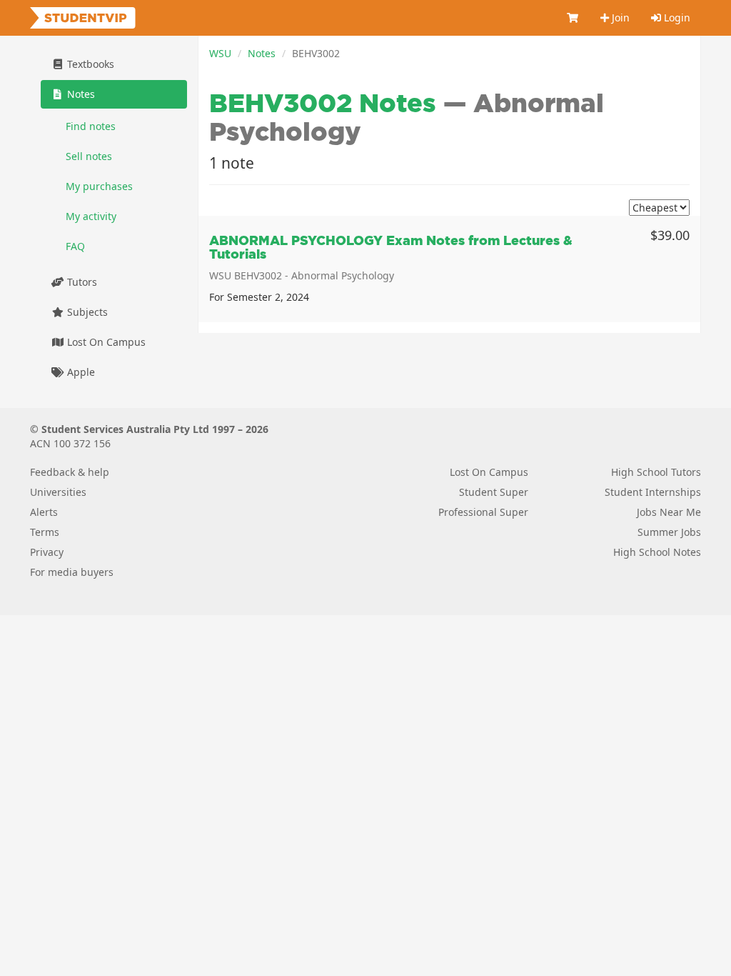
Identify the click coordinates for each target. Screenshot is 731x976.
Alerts (44, 512)
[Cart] (573, 18)
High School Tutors (656, 472)
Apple (79, 372)
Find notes (91, 126)
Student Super (493, 492)
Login (675, 17)
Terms (44, 532)
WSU (220, 53)
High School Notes (657, 552)
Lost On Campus (105, 342)
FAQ (75, 246)
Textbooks (89, 64)
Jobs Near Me (669, 512)
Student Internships (653, 492)
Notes (262, 53)
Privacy (47, 552)
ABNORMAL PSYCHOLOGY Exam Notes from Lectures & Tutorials (391, 247)
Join (619, 17)
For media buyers (72, 572)
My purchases (99, 186)
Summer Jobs (669, 532)
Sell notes (89, 156)
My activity (91, 216)
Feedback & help (69, 472)
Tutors (80, 282)
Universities (58, 492)
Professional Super (483, 512)
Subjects (86, 312)
